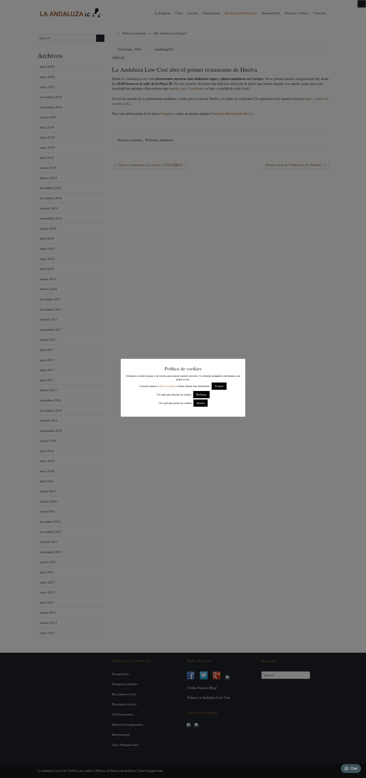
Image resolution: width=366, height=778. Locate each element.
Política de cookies (166, 386)
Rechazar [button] (201, 394)
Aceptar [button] (219, 386)
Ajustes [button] (200, 402)
